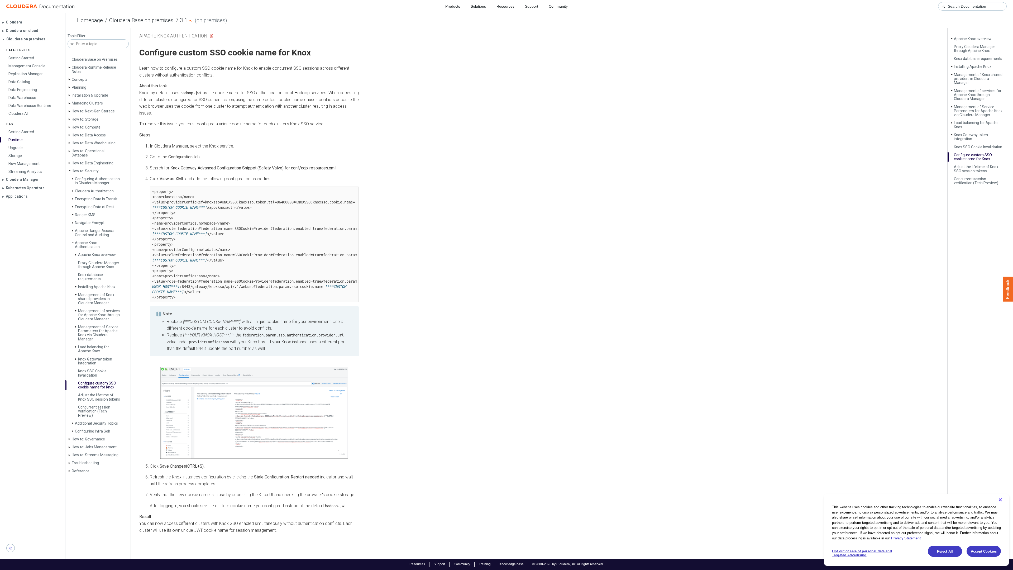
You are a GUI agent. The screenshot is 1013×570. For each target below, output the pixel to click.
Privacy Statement (906, 538)
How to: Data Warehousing (94, 143)
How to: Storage (85, 119)
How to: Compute (86, 127)
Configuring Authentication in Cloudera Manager (97, 181)
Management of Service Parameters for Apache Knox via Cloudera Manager (98, 333)
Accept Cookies (984, 551)
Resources (505, 6)
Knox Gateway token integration (95, 361)
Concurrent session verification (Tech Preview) (94, 411)
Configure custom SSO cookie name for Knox (97, 385)
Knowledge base (511, 564)
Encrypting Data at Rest (94, 207)
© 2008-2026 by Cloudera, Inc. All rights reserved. (568, 564)
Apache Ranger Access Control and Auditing (94, 233)
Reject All (945, 551)
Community (558, 6)
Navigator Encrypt (89, 223)
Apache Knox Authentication (87, 245)
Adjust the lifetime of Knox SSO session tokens (99, 397)
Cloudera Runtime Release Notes (94, 69)
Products (452, 6)
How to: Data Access (89, 135)
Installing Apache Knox (97, 287)
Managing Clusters (87, 103)
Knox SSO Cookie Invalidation (92, 373)
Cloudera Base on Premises (95, 59)
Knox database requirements (90, 277)
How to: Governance (88, 439)
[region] (916, 530)
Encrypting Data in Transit (96, 199)
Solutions (478, 6)
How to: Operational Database (88, 153)
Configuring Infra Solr (92, 431)
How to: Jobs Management (94, 447)
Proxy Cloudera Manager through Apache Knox (98, 265)
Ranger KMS (85, 215)
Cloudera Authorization (94, 191)
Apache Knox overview (97, 255)
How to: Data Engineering (92, 163)
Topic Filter (76, 36)
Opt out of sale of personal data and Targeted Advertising (862, 553)
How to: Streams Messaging (95, 455)
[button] (254, 412)
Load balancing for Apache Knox (93, 349)
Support (531, 6)
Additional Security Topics (96, 423)
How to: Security (85, 171)
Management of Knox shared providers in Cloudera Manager (96, 299)
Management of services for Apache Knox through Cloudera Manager (99, 315)
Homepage (90, 20)
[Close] (1000, 500)
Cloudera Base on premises (141, 20)
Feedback (1007, 289)
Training (485, 564)
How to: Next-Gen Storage (93, 111)
